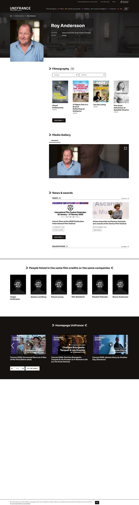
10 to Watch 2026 (105, 1)
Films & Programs (51, 9)
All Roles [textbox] (84, 75)
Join (121, 9)
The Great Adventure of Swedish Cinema (121, 108)
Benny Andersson (120, 297)
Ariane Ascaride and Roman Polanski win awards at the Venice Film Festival (109, 222)
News (62, 9)
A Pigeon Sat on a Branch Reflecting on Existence (80, 107)
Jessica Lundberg (38, 297)
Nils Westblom (78, 297)
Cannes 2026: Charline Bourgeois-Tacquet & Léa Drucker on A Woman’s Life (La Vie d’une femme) (28, 359)
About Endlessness (57, 106)
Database (87, 9)
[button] (125, 148)
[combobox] (65, 75)
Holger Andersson (15, 298)
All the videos (32, 368)
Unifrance (113, 9)
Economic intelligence (100, 9)
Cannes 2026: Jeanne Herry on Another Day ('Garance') (68, 358)
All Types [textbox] (56, 75)
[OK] (97, 502)
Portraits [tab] (54, 140)
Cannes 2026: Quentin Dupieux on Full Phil (109, 358)
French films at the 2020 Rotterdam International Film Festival (68, 222)
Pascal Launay (57, 297)
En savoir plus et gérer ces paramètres (20, 503)
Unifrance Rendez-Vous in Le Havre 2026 (87, 1)
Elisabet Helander (100, 297)
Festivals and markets (74, 9)
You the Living (99, 105)
